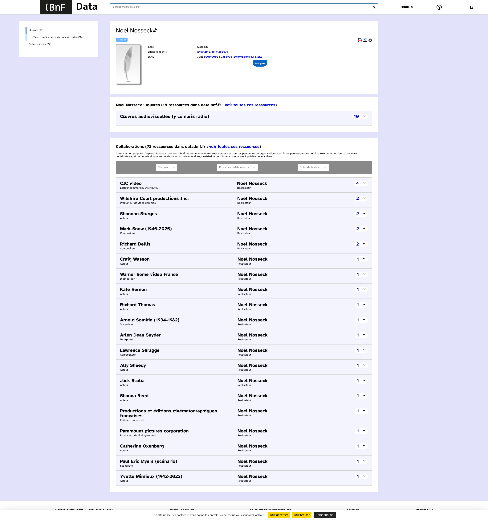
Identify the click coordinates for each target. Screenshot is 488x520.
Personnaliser (324, 515)
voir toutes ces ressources (250, 105)
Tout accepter (279, 515)
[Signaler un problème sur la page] (155, 31)
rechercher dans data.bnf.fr (126, 6)
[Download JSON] (370, 41)
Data (87, 7)
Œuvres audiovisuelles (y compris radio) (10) (58, 37)
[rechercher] (373, 7)
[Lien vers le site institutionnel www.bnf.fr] (56, 7)
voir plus (260, 63)
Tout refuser (302, 515)
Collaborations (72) (40, 44)
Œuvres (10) (36, 30)
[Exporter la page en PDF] (360, 41)
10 (356, 116)
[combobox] (244, 7)
